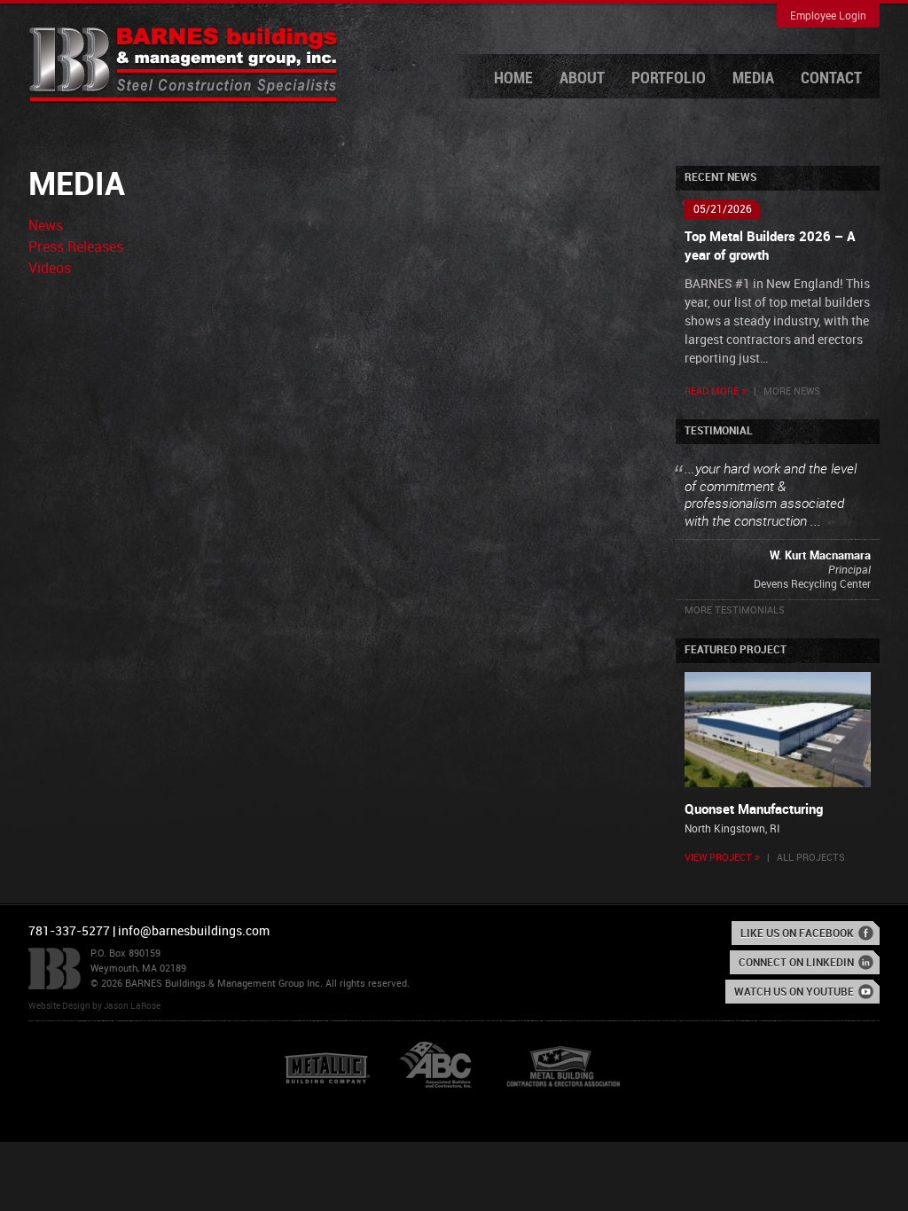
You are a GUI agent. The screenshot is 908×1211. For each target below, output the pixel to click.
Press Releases (75, 247)
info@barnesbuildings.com (194, 931)
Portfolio (668, 78)
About (582, 78)
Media (753, 78)
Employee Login (828, 16)
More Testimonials (735, 611)
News (45, 226)
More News (791, 392)
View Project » (722, 858)
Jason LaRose (132, 1006)
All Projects (811, 858)
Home (513, 78)
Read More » (716, 392)
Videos (49, 269)
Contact (831, 78)
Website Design (59, 1006)
